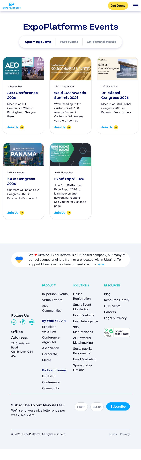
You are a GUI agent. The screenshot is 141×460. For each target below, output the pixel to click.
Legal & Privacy (115, 318)
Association (50, 348)
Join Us (12, 127)
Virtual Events (52, 300)
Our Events (112, 306)
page (100, 264)
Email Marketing (84, 359)
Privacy (125, 434)
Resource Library (116, 300)
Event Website (83, 315)
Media (46, 360)
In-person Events (55, 294)
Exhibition (49, 376)
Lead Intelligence (85, 321)
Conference (51, 382)
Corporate (49, 354)
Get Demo (118, 5)
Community (50, 388)
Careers (110, 312)
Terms (113, 434)
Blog (107, 294)
